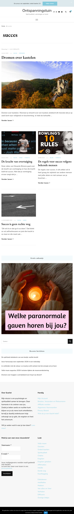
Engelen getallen (44, 461)
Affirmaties (42, 465)
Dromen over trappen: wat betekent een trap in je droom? (21, 375)
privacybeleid (6, 468)
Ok (46, 512)
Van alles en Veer (44, 488)
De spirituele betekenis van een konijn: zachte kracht (19, 357)
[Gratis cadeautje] (37, 298)
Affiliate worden (44, 404)
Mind (21, 158)
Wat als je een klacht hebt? (48, 413)
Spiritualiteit (42, 452)
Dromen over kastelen (18, 57)
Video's (27, 158)
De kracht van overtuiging (16, 161)
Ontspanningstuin (37, 10)
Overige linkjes (43, 497)
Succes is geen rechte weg (15, 224)
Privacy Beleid (43, 410)
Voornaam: (6, 445)
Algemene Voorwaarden (47, 407)
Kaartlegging (43, 474)
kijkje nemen (50, 3)
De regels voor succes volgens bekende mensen (54, 163)
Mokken (41, 485)
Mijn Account (43, 398)
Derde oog (42, 471)
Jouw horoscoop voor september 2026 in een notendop (20, 362)
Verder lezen (6, 120)
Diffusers (41, 494)
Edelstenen (42, 479)
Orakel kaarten (43, 449)
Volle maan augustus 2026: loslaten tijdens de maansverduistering (25, 370)
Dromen (22, 53)
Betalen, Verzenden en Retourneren (51, 401)
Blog (15, 53)
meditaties (42, 482)
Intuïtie (40, 468)
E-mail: (4, 454)
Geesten (41, 446)
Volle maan (42, 443)
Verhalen (41, 491)
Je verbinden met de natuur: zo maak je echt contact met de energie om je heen (29, 366)
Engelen (41, 459)
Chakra (40, 455)
